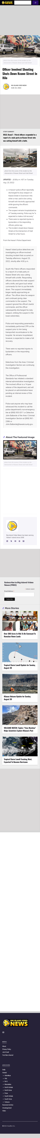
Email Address (9, 591)
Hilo (6, 1078)
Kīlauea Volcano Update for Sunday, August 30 (17, 698)
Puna (6, 1093)
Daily (3, 1070)
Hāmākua (8, 1075)
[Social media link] (7, 541)
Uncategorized (6, 1108)
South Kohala (9, 1096)
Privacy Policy (6, 1049)
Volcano (7, 1102)
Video (4, 1111)
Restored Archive (7, 1105)
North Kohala (9, 1087)
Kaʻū (6, 1081)
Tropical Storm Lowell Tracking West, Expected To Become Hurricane (18, 760)
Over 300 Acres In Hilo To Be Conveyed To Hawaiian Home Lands (20, 635)
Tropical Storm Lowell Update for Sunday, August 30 (19, 666)
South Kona (8, 1099)
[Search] (35, 2)
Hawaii (4, 1072)
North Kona (8, 1090)
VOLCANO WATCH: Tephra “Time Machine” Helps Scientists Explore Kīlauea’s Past (20, 729)
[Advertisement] (20, 20)
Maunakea (8, 1084)
